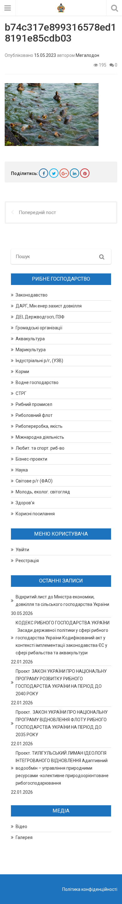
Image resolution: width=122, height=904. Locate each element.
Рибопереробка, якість (39, 426)
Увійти (22, 549)
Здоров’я (25, 502)
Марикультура (31, 349)
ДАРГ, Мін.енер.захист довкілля (49, 305)
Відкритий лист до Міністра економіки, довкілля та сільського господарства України (62, 600)
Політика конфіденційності (89, 889)
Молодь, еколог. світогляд (43, 491)
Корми (22, 371)
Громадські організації (39, 327)
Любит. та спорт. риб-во (40, 448)
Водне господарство (37, 382)
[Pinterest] (84, 173)
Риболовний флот (34, 415)
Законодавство (32, 294)
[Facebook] (43, 173)
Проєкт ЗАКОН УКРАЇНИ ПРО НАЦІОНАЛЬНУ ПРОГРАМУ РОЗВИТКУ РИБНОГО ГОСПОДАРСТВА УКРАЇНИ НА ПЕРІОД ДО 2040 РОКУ (61, 682)
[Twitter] (53, 173)
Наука (22, 469)
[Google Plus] (64, 173)
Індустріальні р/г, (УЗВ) (39, 360)
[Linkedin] (74, 173)
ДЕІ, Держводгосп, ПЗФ (40, 316)
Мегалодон (87, 55)
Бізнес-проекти (31, 459)
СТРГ (21, 393)
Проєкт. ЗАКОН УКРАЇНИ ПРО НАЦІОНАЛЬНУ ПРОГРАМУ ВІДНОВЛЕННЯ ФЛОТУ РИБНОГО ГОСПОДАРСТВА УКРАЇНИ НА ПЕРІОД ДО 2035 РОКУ (62, 723)
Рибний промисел (34, 404)
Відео (21, 826)
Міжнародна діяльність (40, 437)
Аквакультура (30, 338)
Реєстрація (27, 560)
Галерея (24, 837)
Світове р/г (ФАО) (34, 480)
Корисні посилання (35, 513)
